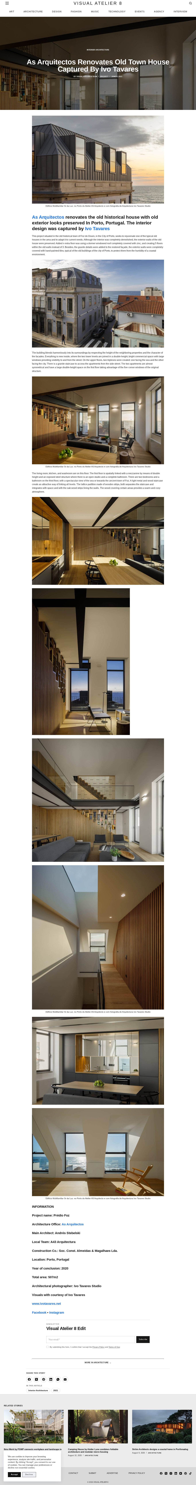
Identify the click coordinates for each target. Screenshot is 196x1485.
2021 (55, 1390)
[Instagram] (171, 1473)
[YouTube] (180, 1473)
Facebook (39, 1312)
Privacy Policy (98, 1347)
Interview (180, 11)
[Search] (190, 3)
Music (95, 11)
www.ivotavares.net (46, 1303)
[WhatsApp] (58, 1379)
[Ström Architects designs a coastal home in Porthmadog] (162, 1426)
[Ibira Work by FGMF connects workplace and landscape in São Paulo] (34, 1426)
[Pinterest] (43, 1379)
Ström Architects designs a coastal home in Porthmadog (160, 1449)
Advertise (112, 1473)
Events (140, 11)
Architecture (33, 11)
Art (11, 11)
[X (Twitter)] (36, 1379)
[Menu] (6, 3)
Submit (92, 1473)
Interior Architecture (98, 50)
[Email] (65, 1379)
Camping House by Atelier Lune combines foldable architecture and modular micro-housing (93, 1450)
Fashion (76, 11)
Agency (159, 11)
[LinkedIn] (51, 1379)
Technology (117, 11)
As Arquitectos (48, 217)
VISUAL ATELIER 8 (98, 3)
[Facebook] (29, 1379)
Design (57, 11)
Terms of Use (114, 1347)
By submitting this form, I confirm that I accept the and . (85, 1347)
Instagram (56, 1312)
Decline (29, 1474)
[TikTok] (190, 1473)
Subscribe (143, 1339)
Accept (14, 1474)
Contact (73, 1473)
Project (104, 77)
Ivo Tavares (97, 228)
